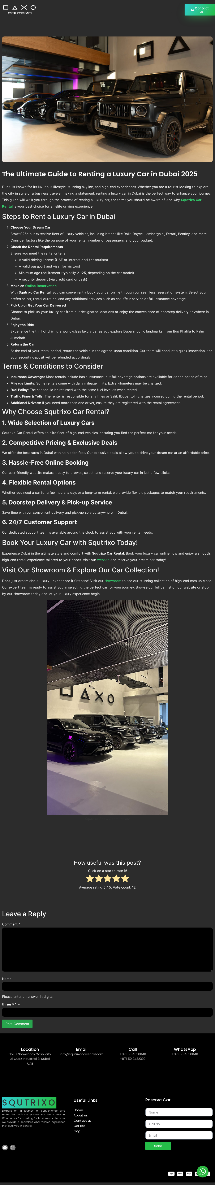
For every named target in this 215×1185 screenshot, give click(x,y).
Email (81, 1049)
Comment (11, 924)
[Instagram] (13, 1147)
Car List (79, 1126)
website (104, 560)
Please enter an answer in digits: (27, 996)
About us (81, 1115)
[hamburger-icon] (175, 10)
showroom (113, 581)
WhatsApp (185, 1049)
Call (133, 1049)
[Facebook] (5, 1147)
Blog (77, 1131)
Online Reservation (41, 286)
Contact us (82, 1120)
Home (78, 1110)
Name (6, 978)
